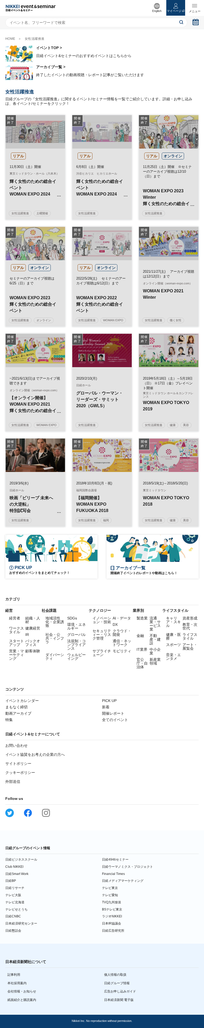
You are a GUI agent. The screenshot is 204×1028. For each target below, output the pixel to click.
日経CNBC (13, 916)
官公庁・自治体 (142, 663)
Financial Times (113, 874)
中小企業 (155, 651)
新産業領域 (155, 661)
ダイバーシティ (54, 657)
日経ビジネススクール (21, 859)
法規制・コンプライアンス (76, 644)
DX (115, 624)
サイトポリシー (18, 763)
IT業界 (142, 649)
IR (27, 634)
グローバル (76, 634)
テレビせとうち (16, 909)
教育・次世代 (189, 626)
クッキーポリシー (20, 772)
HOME (10, 39)
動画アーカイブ (18, 713)
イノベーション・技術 (101, 620)
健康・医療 (173, 636)
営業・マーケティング (16, 655)
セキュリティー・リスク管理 (101, 634)
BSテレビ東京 (112, 909)
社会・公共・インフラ (54, 638)
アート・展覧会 (189, 646)
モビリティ (122, 651)
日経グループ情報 (117, 983)
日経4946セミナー (115, 859)
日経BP (10, 881)
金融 (140, 636)
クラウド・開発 (122, 633)
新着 (105, 707)
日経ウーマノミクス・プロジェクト (127, 867)
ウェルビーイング (76, 657)
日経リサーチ (14, 888)
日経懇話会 (13, 930)
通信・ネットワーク (122, 643)
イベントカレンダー (22, 701)
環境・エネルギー (76, 626)
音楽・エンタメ (173, 657)
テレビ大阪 (13, 895)
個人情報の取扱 (115, 975)
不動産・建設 (155, 639)
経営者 (14, 618)
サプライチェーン (101, 653)
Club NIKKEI (14, 867)
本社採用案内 (17, 983)
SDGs (72, 618)
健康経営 (32, 628)
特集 (9, 720)
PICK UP (109, 701)
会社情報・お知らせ (21, 991)
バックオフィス (32, 643)
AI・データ (122, 618)
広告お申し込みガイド (120, 991)
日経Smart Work (16, 874)
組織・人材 (32, 620)
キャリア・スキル (173, 622)
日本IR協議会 (111, 923)
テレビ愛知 (110, 895)
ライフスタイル (189, 636)
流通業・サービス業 (155, 623)
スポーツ (173, 645)
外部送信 (12, 781)
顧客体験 (32, 651)
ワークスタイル (16, 630)
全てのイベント (115, 720)
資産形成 (189, 618)
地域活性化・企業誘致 (54, 622)
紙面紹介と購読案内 (21, 1000)
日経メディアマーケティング (122, 881)
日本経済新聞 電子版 (119, 1000)
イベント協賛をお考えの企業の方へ (35, 754)
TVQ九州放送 (111, 902)
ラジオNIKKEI (112, 916)
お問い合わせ (16, 745)
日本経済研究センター (21, 923)
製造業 (142, 618)
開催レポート (113, 713)
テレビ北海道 (14, 902)
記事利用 (13, 975)
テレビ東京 (110, 888)
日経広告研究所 (113, 930)
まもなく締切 (16, 707)
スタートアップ (16, 643)
